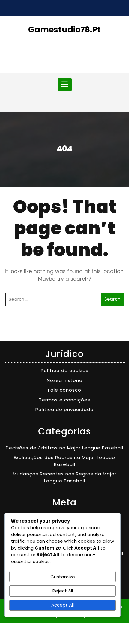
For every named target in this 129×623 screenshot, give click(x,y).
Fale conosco (64, 390)
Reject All (62, 591)
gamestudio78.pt (64, 29)
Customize (62, 577)
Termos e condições (64, 400)
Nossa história (64, 380)
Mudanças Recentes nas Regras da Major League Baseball (64, 477)
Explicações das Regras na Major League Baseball (64, 460)
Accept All (62, 605)
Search (112, 299)
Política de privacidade (64, 409)
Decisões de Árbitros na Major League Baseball (64, 448)
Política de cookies (64, 370)
